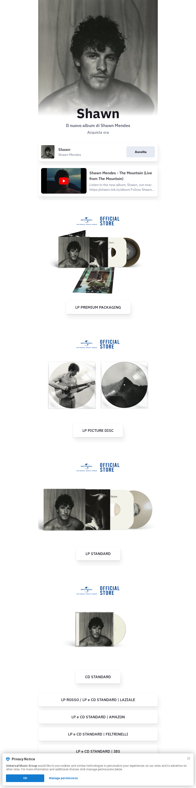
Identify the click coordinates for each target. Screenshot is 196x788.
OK (25, 778)
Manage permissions (63, 778)
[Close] (188, 758)
